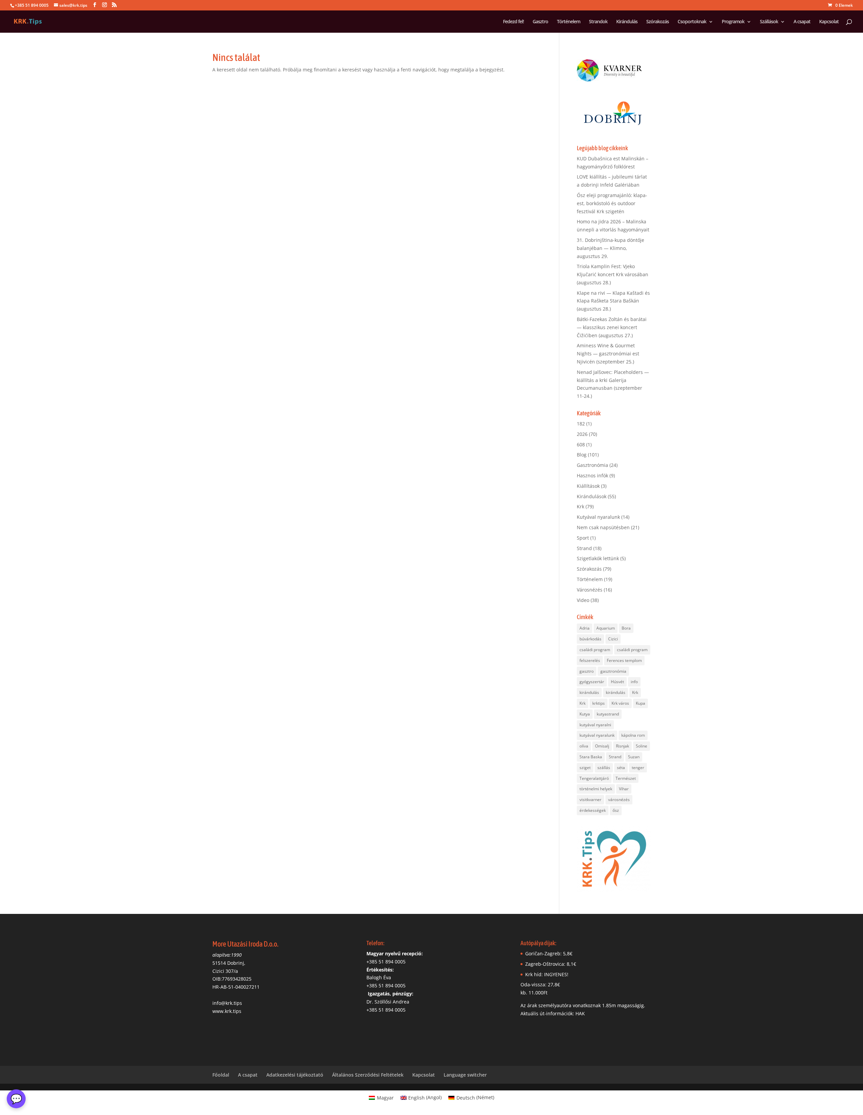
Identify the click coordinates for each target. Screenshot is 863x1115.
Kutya (584, 714)
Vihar (624, 789)
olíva (583, 746)
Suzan (633, 757)
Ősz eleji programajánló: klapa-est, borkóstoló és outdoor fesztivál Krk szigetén (612, 203)
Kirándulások (591, 496)
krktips (598, 703)
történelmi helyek (595, 789)
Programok (733, 22)
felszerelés (589, 660)
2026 (582, 434)
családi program (594, 649)
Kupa (640, 703)
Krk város (620, 703)
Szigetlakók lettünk (598, 558)
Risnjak (622, 746)
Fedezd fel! (513, 22)
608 (581, 444)
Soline (641, 746)
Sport (583, 538)
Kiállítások (588, 486)
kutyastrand (608, 714)
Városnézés (589, 589)
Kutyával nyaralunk (598, 517)
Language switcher (465, 1075)
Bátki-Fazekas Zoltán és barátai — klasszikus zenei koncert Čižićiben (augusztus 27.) (612, 327)
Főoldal (220, 1075)
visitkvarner (590, 799)
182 (581, 423)
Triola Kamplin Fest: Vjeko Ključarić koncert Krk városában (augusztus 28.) (612, 274)
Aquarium (605, 628)
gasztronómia (613, 671)
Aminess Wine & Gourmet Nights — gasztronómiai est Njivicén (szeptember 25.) (608, 353)
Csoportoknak (692, 22)
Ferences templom (624, 660)
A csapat (802, 22)
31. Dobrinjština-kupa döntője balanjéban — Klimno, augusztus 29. (610, 248)
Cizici (613, 639)
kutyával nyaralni (595, 725)
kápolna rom (633, 735)
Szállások (769, 22)
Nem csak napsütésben (603, 527)
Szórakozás (657, 22)
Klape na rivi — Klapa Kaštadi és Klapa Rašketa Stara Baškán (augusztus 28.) (613, 301)
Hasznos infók (592, 475)
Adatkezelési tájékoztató (294, 1075)
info (634, 681)
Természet (626, 778)
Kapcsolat (829, 22)
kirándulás (589, 692)
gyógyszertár (591, 681)
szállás (603, 767)
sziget (585, 767)
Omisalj (602, 746)
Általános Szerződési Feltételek (368, 1075)
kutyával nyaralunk (597, 735)
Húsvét (617, 681)
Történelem (568, 22)
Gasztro (540, 22)
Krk (580, 506)
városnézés (619, 799)
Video (583, 600)
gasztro (586, 671)
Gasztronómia (592, 465)
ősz (616, 810)
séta (621, 767)
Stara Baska (590, 757)
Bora (626, 628)
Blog (582, 454)
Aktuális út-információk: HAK (552, 1013)
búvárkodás (590, 639)
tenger (638, 767)
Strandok (598, 22)
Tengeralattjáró (594, 778)
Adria (584, 628)
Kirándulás (626, 22)
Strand (584, 548)
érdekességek (592, 810)
